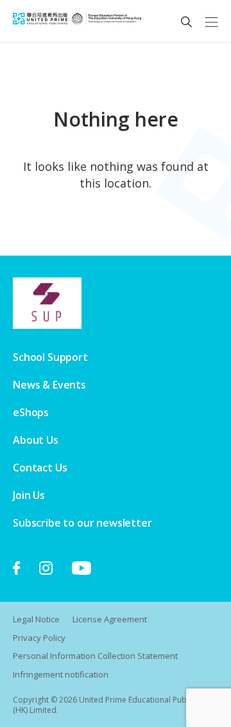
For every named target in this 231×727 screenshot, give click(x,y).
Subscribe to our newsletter (82, 523)
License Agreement (110, 619)
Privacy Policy (39, 638)
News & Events (49, 385)
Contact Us (40, 467)
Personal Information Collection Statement (95, 655)
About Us (35, 440)
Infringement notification (60, 674)
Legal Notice (36, 619)
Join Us (29, 495)
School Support (50, 357)
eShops (31, 412)
